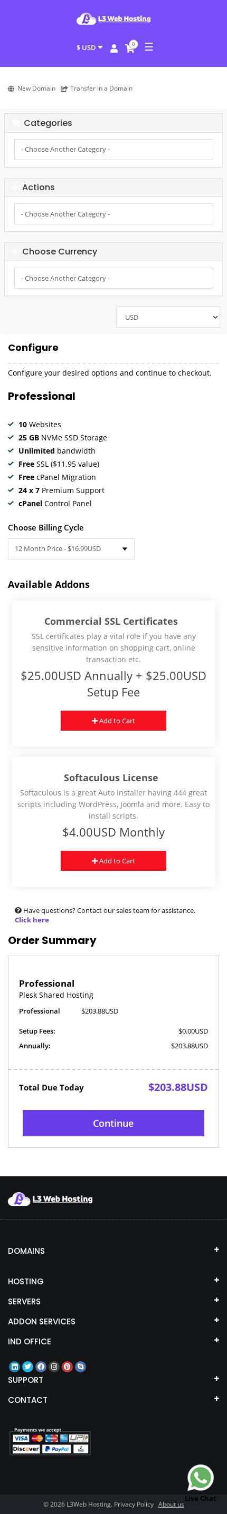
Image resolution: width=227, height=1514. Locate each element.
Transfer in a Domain (101, 88)
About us (171, 1504)
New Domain (36, 88)
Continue (113, 1123)
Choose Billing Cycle (46, 527)
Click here (32, 920)
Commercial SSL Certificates (111, 621)
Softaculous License (111, 778)
